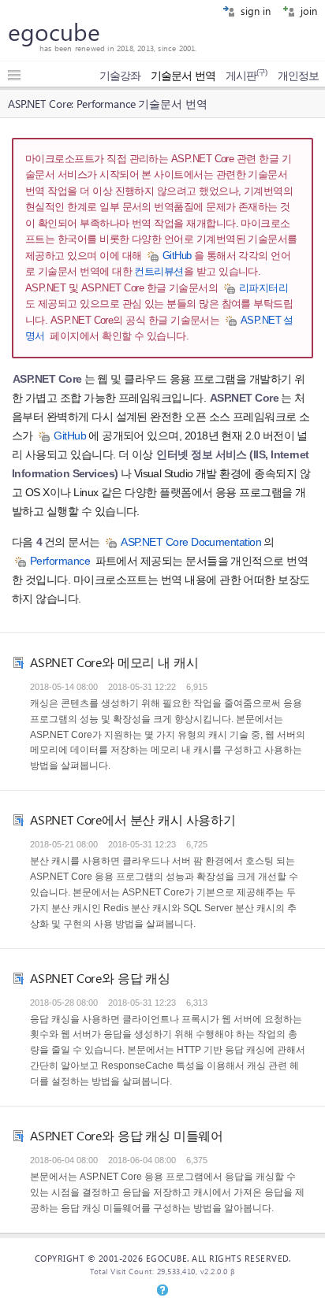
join (307, 10)
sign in (254, 10)
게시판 (246, 75)
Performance (60, 561)
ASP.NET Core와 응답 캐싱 (100, 977)
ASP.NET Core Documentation (191, 542)
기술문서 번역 (183, 75)
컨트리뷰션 (158, 271)
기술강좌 (119, 75)
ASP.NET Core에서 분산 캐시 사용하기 (133, 819)
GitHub (177, 255)
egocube (54, 31)
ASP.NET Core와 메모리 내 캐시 (114, 662)
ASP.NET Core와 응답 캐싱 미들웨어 (126, 1135)
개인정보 (298, 75)
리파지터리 (263, 288)
